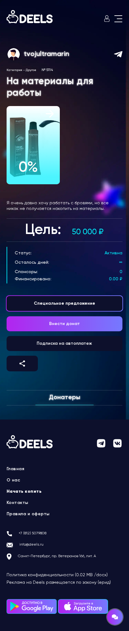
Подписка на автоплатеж (64, 343)
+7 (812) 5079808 (32, 533)
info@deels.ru (31, 545)
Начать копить (24, 491)
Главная (15, 469)
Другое (31, 70)
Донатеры (64, 397)
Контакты (17, 503)
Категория (14, 70)
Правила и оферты (28, 514)
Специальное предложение (64, 303)
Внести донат (64, 324)
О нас (13, 480)
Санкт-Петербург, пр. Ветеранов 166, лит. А (57, 556)
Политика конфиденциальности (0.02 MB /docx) (57, 575)
